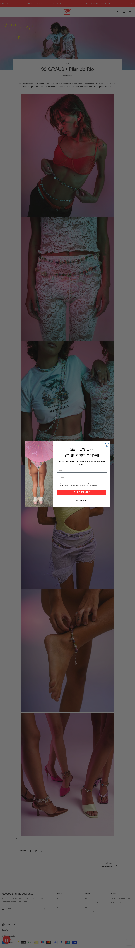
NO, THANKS (82, 500)
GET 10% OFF (81, 492)
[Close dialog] (107, 445)
